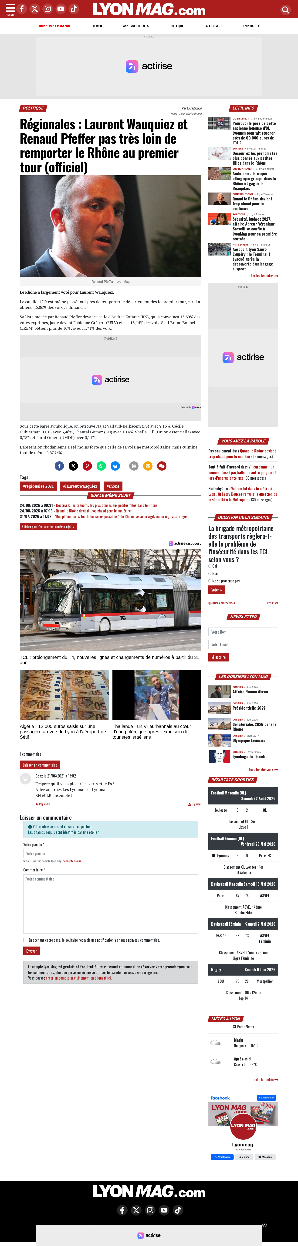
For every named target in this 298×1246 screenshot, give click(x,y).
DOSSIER (238, 687)
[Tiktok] (72, 9)
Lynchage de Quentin (250, 756)
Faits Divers (213, 25)
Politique (176, 25)
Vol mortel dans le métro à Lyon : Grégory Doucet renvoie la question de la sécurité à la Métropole (242, 494)
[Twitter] (33, 9)
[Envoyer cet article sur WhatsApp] (101, 466)
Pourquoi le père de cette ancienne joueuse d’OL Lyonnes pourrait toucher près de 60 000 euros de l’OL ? (254, 133)
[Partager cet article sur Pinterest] (87, 466)
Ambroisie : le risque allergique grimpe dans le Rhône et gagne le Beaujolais (254, 180)
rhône (114, 486)
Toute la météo (263, 1079)
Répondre (44, 804)
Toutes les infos (262, 276)
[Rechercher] (284, 10)
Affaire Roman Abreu (250, 691)
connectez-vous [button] (72, 861)
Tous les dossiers (261, 769)
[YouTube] (59, 9)
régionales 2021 (39, 486)
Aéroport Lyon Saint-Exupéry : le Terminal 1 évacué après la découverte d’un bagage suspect (253, 259)
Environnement (243, 168)
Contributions (243, 194)
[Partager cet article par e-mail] (147, 466)
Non (214, 573)
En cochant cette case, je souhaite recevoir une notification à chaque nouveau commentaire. (94, 940)
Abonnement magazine (54, 25)
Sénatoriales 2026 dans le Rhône (254, 726)
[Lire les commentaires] (161, 466)
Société (238, 148)
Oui (214, 566)
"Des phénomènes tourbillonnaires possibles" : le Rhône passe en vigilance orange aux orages (121, 516)
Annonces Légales (136, 25)
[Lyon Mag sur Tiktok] (176, 1213)
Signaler (196, 804)
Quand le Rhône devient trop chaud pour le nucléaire (93, 511)
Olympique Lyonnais (249, 740)
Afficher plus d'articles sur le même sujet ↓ (48, 526)
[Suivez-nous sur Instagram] (149, 1213)
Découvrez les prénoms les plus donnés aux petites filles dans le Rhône (106, 505)
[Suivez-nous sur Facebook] (243, 1128)
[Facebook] (20, 9)
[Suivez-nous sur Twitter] (135, 1213)
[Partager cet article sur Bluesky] (115, 466)
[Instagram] (46, 9)
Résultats (272, 603)
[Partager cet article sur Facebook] (59, 466)
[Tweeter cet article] (73, 466)
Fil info (96, 25)
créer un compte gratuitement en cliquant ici (78, 978)
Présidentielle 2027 (249, 708)
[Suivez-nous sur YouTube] (162, 1213)
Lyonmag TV (251, 25)
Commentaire (34, 870)
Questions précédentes (221, 603)
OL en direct (241, 118)
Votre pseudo (33, 844)
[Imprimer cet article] (134, 466)
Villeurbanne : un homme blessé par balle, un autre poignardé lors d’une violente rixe (242, 472)
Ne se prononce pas (225, 581)
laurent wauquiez (81, 486)
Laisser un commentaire (40, 765)
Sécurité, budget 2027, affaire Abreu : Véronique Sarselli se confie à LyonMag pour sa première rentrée (255, 228)
